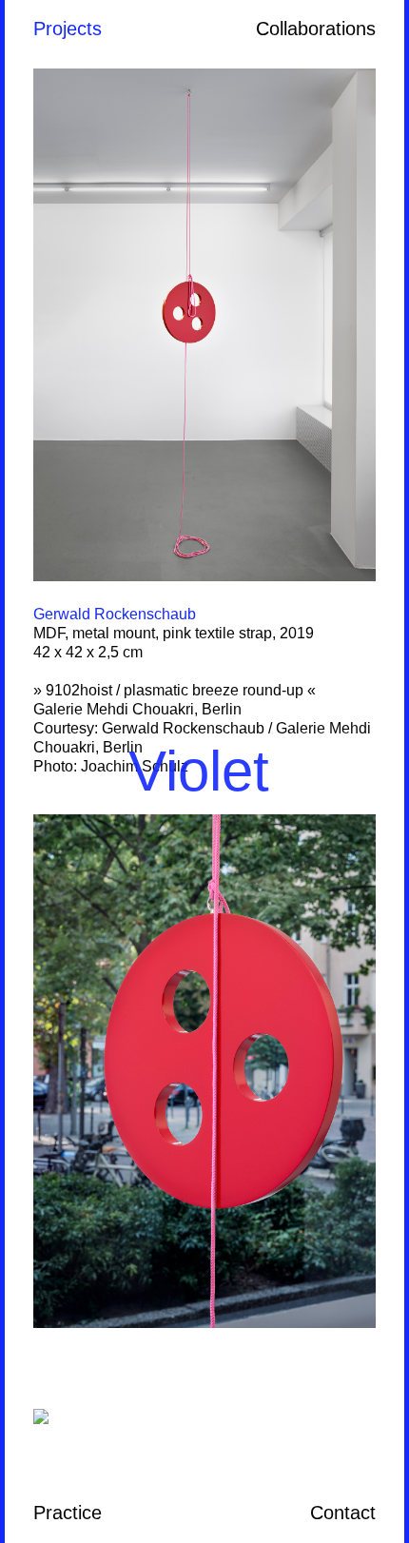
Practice (67, 1512)
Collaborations (316, 28)
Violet (198, 771)
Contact (343, 1512)
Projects (67, 28)
